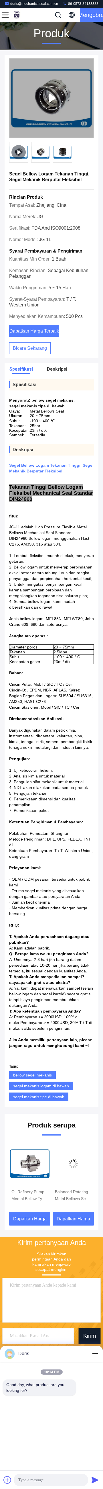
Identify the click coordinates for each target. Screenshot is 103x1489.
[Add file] (7, 1480)
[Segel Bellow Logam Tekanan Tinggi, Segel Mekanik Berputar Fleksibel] (51, 98)
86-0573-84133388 (82, 4)
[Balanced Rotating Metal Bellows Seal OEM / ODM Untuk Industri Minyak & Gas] (73, 1163)
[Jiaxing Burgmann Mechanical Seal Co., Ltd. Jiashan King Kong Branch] (24, 15)
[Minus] (95, 1353)
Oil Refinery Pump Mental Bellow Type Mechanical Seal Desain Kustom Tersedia (29, 1195)
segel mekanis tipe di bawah (38, 1097)
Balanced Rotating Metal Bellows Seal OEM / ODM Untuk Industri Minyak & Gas (72, 1195)
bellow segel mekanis (32, 1075)
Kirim (89, 1336)
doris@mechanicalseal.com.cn (34, 4)
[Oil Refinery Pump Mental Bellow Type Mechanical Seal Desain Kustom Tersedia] (29, 1163)
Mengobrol (91, 15)
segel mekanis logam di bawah (41, 1086)
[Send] (95, 1480)
